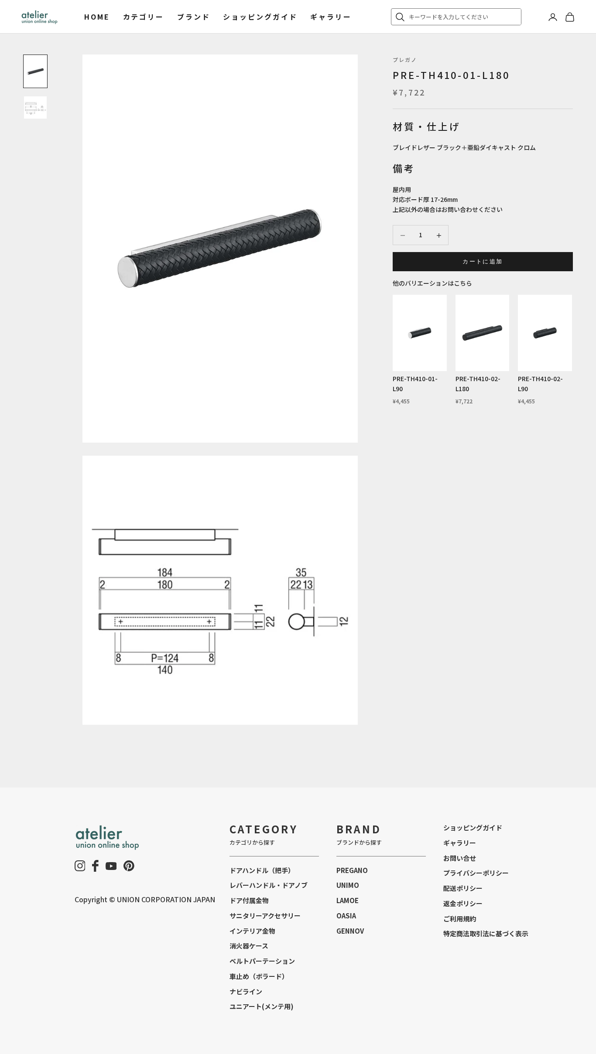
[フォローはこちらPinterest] (128, 865)
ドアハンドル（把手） (262, 870)
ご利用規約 (459, 918)
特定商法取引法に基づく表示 (485, 933)
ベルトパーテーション (262, 960)
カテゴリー (143, 16)
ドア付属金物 (249, 900)
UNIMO (347, 885)
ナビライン (245, 991)
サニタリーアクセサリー (265, 915)
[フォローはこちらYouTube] (111, 866)
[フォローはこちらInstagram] (80, 865)
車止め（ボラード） (258, 976)
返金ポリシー (463, 903)
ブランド (193, 16)
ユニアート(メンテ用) (261, 1006)
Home (97, 16)
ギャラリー (330, 16)
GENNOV (350, 930)
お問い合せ (459, 858)
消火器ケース (248, 945)
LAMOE (347, 900)
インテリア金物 (252, 930)
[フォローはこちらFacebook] (95, 866)
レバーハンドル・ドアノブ (268, 885)
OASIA (346, 915)
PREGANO (352, 870)
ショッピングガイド (260, 16)
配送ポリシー (463, 888)
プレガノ (405, 59)
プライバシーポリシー (476, 872)
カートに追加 (482, 261)
